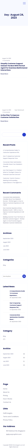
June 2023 (6, 250)
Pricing (5, 395)
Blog (4, 265)
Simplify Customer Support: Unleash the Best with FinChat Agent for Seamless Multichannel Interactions (14, 66)
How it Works (7, 399)
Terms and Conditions (11, 417)
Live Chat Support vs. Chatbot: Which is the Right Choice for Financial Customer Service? (12, 172)
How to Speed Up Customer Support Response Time (11, 157)
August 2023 (6, 242)
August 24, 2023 (6, 58)
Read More (4, 74)
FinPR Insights (7, 413)
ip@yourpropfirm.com (14, 434)
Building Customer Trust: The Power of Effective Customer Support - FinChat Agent (14, 219)
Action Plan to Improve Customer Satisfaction (10, 116)
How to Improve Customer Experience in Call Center (13, 203)
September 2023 (8, 238)
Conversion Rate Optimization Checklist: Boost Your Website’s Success (12, 164)
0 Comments (6, 60)
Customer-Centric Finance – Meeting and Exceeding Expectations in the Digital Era (12, 180)
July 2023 (6, 246)
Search (24, 135)
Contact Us (7, 402)
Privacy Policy (7, 420)
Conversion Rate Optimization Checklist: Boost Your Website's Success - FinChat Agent (12, 199)
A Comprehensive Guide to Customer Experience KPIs (11, 151)
